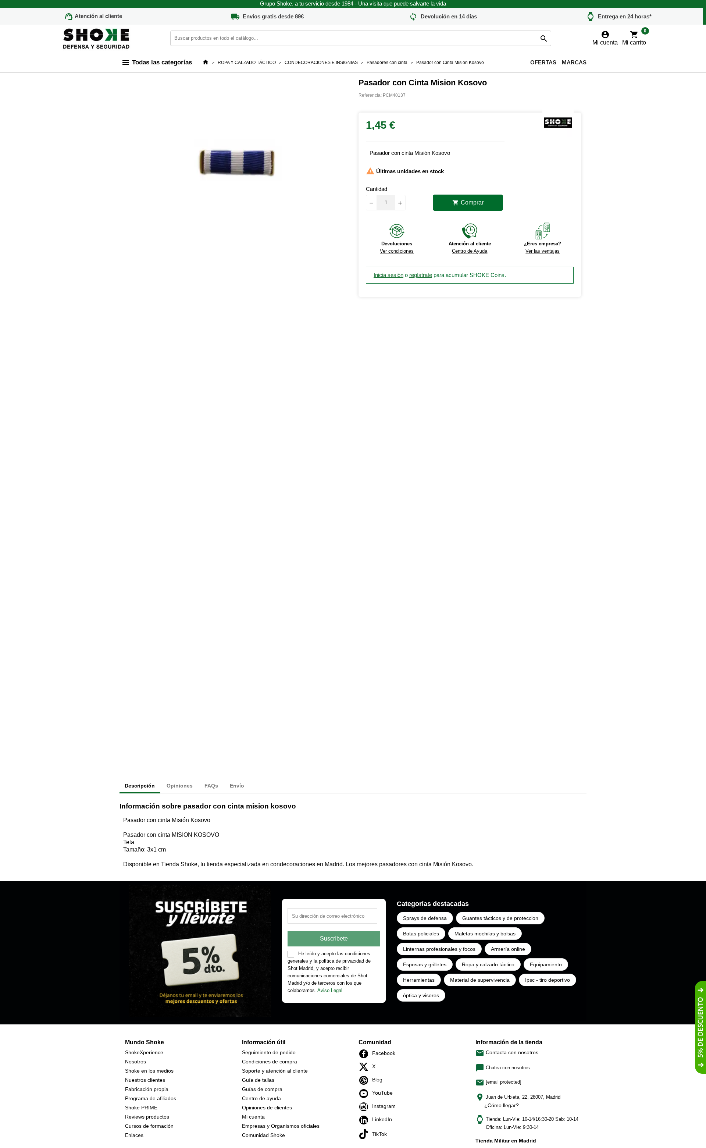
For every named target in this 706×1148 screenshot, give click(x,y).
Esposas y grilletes (424, 964)
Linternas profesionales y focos (439, 949)
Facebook (365, 1053)
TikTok (365, 1134)
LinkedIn (365, 1120)
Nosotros (135, 1062)
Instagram (365, 1106)
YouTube (365, 1093)
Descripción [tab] (140, 786)
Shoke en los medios (149, 1071)
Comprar (468, 202)
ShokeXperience (144, 1052)
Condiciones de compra (269, 1062)
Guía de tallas (258, 1080)
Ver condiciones (397, 251)
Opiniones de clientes (267, 1107)
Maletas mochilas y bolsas (485, 933)
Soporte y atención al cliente (275, 1071)
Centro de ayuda (261, 1098)
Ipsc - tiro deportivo (547, 980)
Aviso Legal (329, 990)
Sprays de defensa (425, 918)
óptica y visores (421, 995)
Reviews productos (147, 1117)
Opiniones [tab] (180, 786)
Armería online (508, 949)
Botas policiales (421, 933)
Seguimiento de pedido (269, 1052)
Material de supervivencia (480, 980)
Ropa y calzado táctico (488, 964)
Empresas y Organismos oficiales (281, 1126)
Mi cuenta (253, 1117)
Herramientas (419, 980)
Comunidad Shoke (263, 1135)
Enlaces (134, 1135)
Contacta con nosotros (506, 1052)
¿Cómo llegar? (501, 1105)
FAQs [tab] (211, 786)
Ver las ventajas (542, 251)
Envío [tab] (237, 786)
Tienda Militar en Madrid (505, 1141)
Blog (365, 1080)
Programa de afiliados (150, 1098)
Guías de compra (262, 1089)
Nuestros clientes (145, 1080)
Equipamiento (546, 964)
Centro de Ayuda (469, 251)
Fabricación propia (146, 1089)
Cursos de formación (149, 1126)
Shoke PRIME (141, 1107)
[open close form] (700, 1027)
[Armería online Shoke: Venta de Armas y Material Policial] (96, 38)
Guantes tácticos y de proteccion (500, 918)
